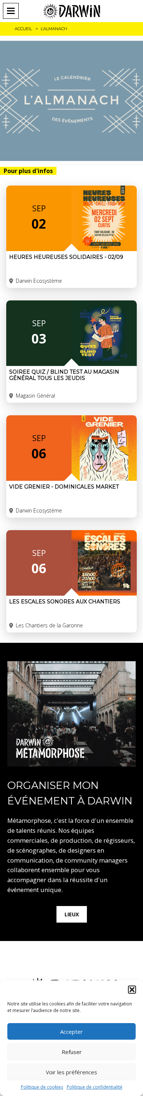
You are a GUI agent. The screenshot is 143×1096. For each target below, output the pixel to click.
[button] (132, 989)
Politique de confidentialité (94, 1087)
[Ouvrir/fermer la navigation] (13, 11)
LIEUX (72, 914)
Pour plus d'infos (28, 171)
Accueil (23, 28)
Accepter (71, 1031)
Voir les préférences (71, 1072)
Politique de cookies (42, 1087)
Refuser (72, 1052)
